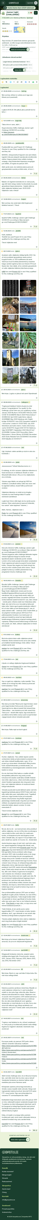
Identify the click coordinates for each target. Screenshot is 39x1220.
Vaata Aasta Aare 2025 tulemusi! (20, 8)
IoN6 (3, 271)
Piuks (4, 513)
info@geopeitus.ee (8, 1200)
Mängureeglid (6, 1175)
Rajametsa (33, 867)
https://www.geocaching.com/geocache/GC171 (19, 1050)
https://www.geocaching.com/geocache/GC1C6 (19, 1059)
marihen (5, 689)
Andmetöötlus (7, 1212)
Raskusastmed (7, 1181)
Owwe (4, 666)
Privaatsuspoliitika (8, 1209)
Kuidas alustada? (8, 1171)
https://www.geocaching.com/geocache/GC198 (19, 1054)
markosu (5, 742)
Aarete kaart (6, 1189)
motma (4, 648)
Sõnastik (5, 1178)
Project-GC (16, 271)
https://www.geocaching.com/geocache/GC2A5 (19, 1063)
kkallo (4, 924)
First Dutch (10, 903)
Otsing (4, 1192)
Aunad (4, 814)
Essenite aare (25, 847)
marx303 (5, 1124)
